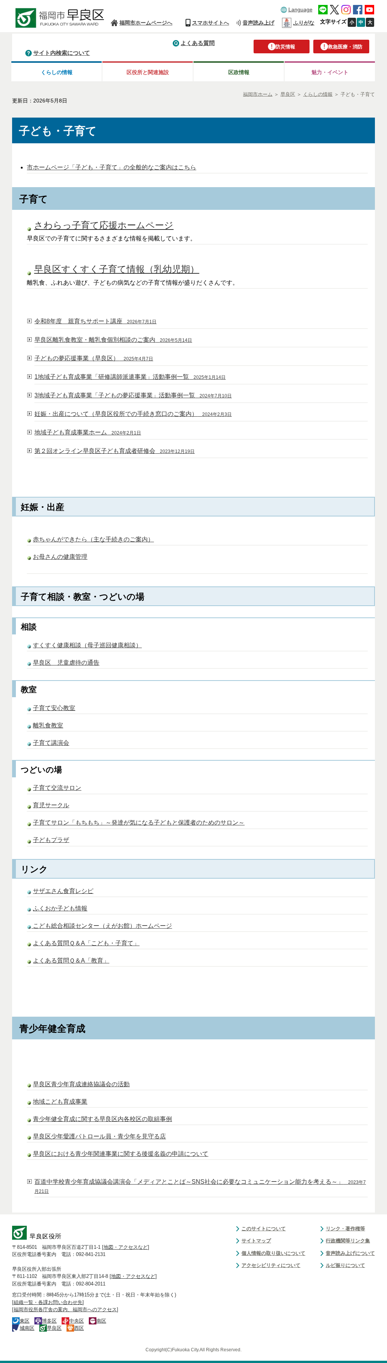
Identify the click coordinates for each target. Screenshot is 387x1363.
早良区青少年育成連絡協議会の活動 (81, 1084)
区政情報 (238, 72)
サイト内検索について (61, 53)
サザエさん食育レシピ (63, 891)
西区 (79, 1328)
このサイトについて (263, 1228)
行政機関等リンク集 (348, 1241)
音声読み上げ (258, 23)
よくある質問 (198, 43)
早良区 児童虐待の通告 (66, 662)
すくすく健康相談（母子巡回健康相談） (87, 645)
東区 (24, 1321)
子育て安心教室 (54, 708)
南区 (101, 1321)
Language (300, 9)
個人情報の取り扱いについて (273, 1253)
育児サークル (51, 805)
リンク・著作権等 (345, 1228)
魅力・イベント (329, 72)
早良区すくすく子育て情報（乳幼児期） (116, 269)
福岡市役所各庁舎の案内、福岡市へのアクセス (65, 1309)
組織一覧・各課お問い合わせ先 (48, 1302)
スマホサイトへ (210, 23)
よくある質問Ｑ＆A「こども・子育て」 (86, 943)
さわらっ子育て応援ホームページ (103, 225)
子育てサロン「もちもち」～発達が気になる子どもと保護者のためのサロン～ (139, 822)
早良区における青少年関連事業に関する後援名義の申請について (120, 1154)
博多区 (49, 1321)
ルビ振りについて (345, 1265)
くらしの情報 (57, 72)
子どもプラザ (51, 840)
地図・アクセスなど (126, 1247)
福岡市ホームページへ (145, 23)
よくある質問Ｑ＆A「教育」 (71, 960)
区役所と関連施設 (148, 72)
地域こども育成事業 (60, 1101)
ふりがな (303, 23)
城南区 (27, 1328)
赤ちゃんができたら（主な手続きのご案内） (93, 539)
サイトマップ (256, 1241)
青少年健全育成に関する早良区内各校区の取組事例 (102, 1119)
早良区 (54, 1328)
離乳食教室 (48, 725)
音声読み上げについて (350, 1253)
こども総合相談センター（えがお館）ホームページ (101, 926)
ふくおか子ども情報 (60, 908)
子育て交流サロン (57, 788)
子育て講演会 (51, 743)
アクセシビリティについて (270, 1265)
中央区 (76, 1321)
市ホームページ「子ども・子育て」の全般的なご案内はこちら (111, 167)
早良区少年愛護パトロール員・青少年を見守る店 (99, 1136)
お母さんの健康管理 (60, 557)
